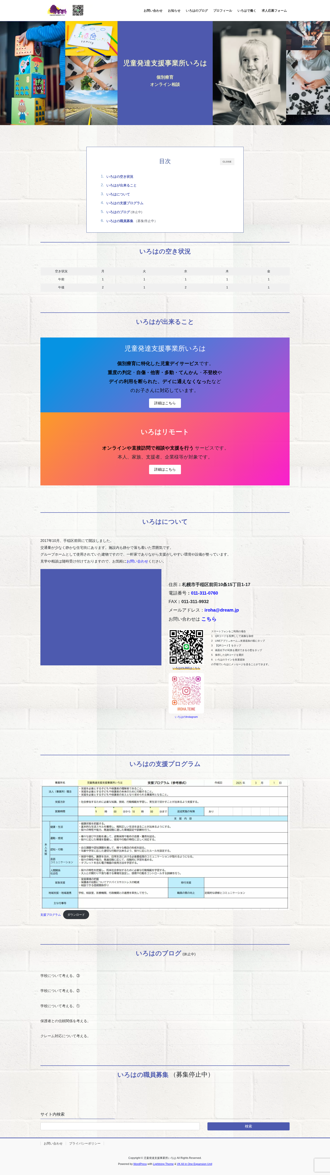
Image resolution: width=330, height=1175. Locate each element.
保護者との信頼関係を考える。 (65, 1021)
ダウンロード (76, 914)
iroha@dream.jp (222, 610)
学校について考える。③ (60, 976)
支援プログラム (50, 914)
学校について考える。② (60, 991)
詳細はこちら (165, 403)
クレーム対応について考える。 (65, 1036)
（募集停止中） (132, 221)
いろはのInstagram (186, 716)
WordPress (140, 1164)
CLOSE (227, 161)
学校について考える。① (60, 1006)
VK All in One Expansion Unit (194, 1164)
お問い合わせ (137, 561)
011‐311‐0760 (204, 593)
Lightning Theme (163, 1164)
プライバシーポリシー (85, 1143)
